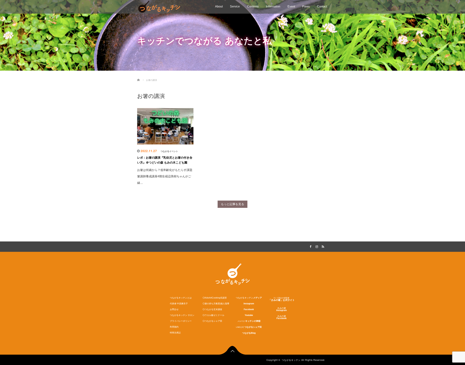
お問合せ (174, 309)
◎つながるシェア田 (212, 321)
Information (273, 6)
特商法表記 (175, 332)
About (219, 6)
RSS (322, 246)
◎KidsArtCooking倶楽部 (215, 298)
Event (291, 6)
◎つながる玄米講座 (212, 309)
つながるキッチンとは (181, 298)
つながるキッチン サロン (182, 315)
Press (306, 6)
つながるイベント (169, 151)
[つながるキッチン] (159, 6)
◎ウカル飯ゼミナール (213, 315)
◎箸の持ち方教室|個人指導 (216, 303)
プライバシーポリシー (181, 321)
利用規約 (174, 327)
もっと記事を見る (232, 204)
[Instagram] (316, 246)
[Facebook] (310, 246)
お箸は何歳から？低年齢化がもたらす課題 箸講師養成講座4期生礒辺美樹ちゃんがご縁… (164, 176)
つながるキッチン (291, 359)
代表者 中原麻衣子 (179, 303)
